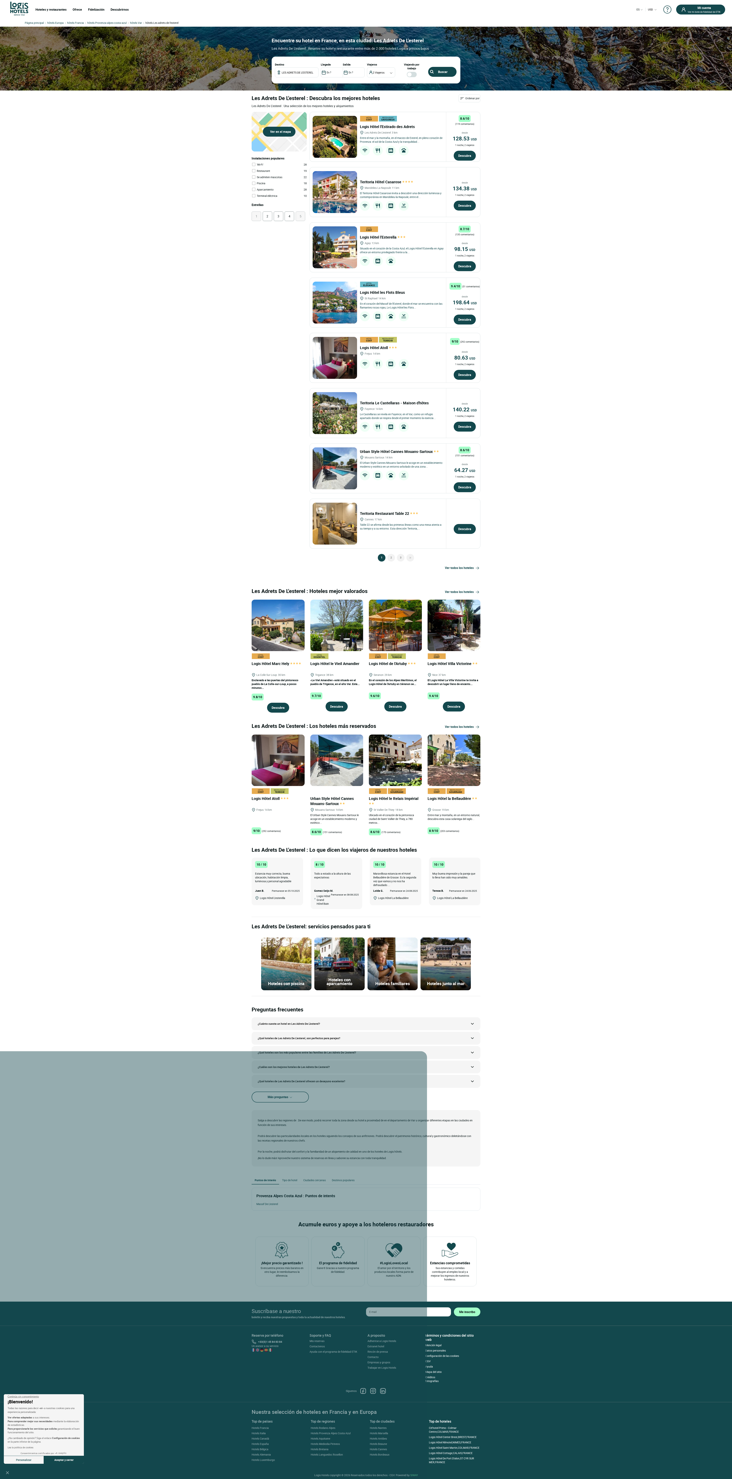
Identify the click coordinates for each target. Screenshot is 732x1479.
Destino (279, 64)
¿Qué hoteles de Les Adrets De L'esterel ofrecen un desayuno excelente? (301, 1081)
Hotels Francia (260, 1428)
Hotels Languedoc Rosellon (327, 1454)
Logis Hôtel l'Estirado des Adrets (388, 126)
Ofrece (77, 9)
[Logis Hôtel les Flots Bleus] (335, 303)
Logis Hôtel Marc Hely (271, 663)
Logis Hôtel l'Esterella (378, 237)
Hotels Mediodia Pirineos (325, 1444)
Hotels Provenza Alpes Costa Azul (331, 1433)
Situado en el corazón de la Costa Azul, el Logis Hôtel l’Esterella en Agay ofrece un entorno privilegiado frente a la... (402, 250)
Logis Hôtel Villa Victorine (450, 663)
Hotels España (260, 1444)
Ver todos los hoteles (459, 568)
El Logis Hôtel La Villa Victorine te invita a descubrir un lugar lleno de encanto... (453, 682)
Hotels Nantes (378, 1428)
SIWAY (414, 1475)
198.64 (465, 302)
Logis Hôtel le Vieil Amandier (335, 663)
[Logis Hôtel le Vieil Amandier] (336, 625)
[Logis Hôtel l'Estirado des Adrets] (335, 137)
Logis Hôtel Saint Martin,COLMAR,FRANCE (454, 1447)
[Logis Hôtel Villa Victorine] (454, 625)
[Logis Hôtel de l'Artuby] (395, 625)
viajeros (372, 64)
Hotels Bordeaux (379, 1454)
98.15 (464, 248)
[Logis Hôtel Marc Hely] (278, 625)
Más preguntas (278, 1097)
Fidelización (96, 9)
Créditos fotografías (432, 1379)
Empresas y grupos (379, 1362)
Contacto (373, 1357)
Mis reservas (317, 1341)
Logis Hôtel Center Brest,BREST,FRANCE (453, 1437)
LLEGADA (326, 64)
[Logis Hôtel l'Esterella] (335, 247)
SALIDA (347, 64)
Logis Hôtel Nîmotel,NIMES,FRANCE (450, 1442)
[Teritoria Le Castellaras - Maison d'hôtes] (335, 413)
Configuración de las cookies (442, 1356)
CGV (428, 1361)
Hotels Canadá (260, 1438)
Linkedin (383, 1391)
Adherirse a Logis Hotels (382, 1341)
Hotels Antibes (378, 1438)
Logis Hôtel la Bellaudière (450, 798)
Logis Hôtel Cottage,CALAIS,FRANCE (451, 1453)
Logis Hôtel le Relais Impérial (394, 798)
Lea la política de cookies (20, 1447)
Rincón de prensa (378, 1351)
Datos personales (435, 1350)
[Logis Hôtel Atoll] (335, 358)
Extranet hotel (376, 1346)
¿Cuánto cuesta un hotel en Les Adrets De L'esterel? (289, 1024)
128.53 (465, 138)
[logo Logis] (19, 8)
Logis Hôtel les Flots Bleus (383, 292)
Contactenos (317, 1346)
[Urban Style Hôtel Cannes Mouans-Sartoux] (335, 468)
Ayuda (429, 1366)
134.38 (465, 188)
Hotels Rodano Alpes (323, 1428)
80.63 (464, 357)
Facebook (363, 1391)
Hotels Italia (259, 1433)
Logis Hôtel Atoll (374, 347)
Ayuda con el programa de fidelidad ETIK (333, 1351)
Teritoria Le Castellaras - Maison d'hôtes (395, 402)
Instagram (373, 1391)
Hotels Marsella (379, 1433)
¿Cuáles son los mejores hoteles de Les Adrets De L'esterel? (294, 1067)
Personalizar (23, 1460)
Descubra (464, 156)
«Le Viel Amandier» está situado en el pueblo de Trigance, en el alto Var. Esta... (335, 682)
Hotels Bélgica (260, 1449)
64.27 (464, 470)
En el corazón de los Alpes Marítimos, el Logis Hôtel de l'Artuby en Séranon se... (393, 682)
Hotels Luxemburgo (263, 1460)
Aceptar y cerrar (64, 1460)
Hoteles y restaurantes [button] (51, 9)
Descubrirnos (120, 9)
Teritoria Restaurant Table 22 (385, 513)
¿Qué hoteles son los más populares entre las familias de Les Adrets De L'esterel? (307, 1052)
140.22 (465, 409)
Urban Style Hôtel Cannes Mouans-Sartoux (397, 451)
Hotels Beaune (378, 1444)
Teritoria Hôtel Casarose (381, 181)
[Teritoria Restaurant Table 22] (335, 524)
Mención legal (433, 1345)
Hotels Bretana (319, 1449)
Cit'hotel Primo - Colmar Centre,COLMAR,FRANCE (444, 1429)
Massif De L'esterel (267, 1204)
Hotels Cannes (378, 1449)
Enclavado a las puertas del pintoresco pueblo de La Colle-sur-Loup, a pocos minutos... (275, 684)
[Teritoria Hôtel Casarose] (335, 192)
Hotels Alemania (261, 1454)
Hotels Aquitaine (320, 1438)
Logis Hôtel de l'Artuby (388, 663)
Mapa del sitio (433, 1372)
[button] (7, 1472)
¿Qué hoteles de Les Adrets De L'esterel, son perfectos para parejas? (299, 1038)
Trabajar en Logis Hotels (382, 1367)
